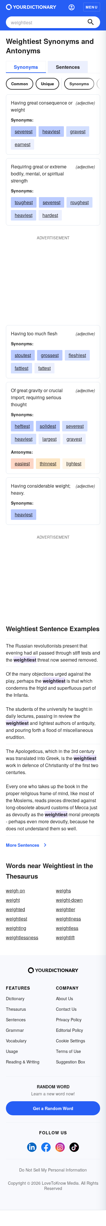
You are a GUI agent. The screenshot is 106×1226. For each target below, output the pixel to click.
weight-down (69, 900)
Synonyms (26, 67)
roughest (79, 202)
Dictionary (15, 998)
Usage (12, 1051)
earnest (22, 144)
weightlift (65, 937)
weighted (15, 909)
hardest (50, 215)
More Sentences (22, 845)
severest (23, 131)
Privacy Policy (69, 1019)
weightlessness (22, 937)
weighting (16, 928)
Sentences (68, 67)
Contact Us (66, 1009)
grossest (50, 355)
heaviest (51, 131)
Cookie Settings (70, 1041)
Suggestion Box (70, 1062)
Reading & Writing (22, 1062)
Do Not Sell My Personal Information (53, 1170)
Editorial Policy (69, 1030)
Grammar (15, 1030)
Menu (92, 7)
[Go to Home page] (31, 7)
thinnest (48, 463)
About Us (64, 998)
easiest (22, 463)
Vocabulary (16, 1041)
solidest (48, 426)
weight (13, 900)
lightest (73, 463)
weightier (65, 909)
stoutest (23, 355)
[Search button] (91, 22)
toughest (24, 202)
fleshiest (77, 355)
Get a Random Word (53, 1108)
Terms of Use (68, 1051)
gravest (77, 131)
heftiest (22, 426)
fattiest (21, 368)
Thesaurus (16, 1009)
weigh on (15, 890)
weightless (67, 928)
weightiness (68, 918)
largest (49, 439)
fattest (44, 368)
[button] (71, 7)
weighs (63, 890)
